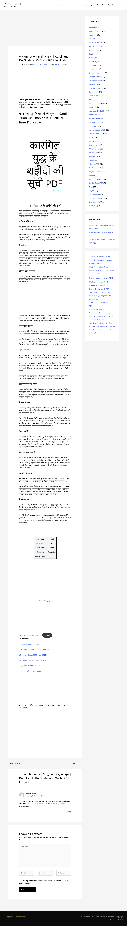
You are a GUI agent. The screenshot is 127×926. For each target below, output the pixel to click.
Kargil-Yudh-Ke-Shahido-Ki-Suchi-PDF (30, 635)
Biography (92, 50)
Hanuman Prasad (94, 289)
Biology (91, 260)
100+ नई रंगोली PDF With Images (30, 671)
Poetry (91, 160)
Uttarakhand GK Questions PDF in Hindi (33, 660)
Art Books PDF (102, 256)
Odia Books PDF (95, 145)
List (102, 292)
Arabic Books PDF (95, 31)
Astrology (92, 35)
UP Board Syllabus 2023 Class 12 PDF (33, 655)
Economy (92, 62)
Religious (92, 175)
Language (60, 5)
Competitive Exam (96, 267)
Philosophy (93, 157)
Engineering (93, 69)
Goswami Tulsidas (103, 282)
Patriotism (92, 309)
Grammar (103, 285)
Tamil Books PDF (95, 194)
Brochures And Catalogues (103, 260)
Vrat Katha (112, 5)
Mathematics (93, 299)
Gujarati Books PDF (96, 96)
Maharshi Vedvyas (95, 296)
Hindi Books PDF (46, 64)
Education (35, 64)
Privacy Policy (99, 917)
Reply (69, 812)
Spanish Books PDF (96, 183)
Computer (108, 267)
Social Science (93, 320)
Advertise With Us (117, 920)
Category (88, 5)
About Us (79, 917)
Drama (91, 58)
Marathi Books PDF (96, 134)
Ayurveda (92, 39)
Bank (109, 256)
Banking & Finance (95, 43)
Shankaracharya (108, 316)
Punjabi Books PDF (95, 172)
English (106, 270)
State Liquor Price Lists (96, 323)
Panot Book (12, 4)
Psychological (94, 168)
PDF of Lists (93, 153)
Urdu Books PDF (95, 202)
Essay (112, 270)
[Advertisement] (45, 31)
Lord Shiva (107, 292)
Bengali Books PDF (96, 46)
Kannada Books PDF (96, 122)
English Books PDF (95, 73)
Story (91, 187)
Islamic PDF (105, 289)
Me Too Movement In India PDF (30, 644)
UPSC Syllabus (109, 330)
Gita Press (93, 282)
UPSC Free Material (96, 330)
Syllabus (112, 326)
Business (92, 263)
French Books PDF (95, 81)
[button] (121, 5)
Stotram (92, 326)
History (91, 107)
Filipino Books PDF (95, 77)
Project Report (107, 313)
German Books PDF (96, 88)
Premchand (99, 309)
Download (47, 635)
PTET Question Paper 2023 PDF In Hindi (34, 650)
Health (91, 100)
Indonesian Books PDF (97, 111)
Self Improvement (95, 179)
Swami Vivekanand (102, 326)
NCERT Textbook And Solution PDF (100, 304)
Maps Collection (106, 296)
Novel (91, 141)
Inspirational (93, 115)
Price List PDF (94, 164)
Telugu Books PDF (95, 198)
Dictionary (92, 270)
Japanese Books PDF (96, 119)
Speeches (102, 320)
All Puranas (92, 256)
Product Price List (95, 313)
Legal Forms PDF (94, 292)
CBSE (98, 263)
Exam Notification (95, 274)
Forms (79, 5)
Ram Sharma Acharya (96, 316)
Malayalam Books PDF (97, 130)
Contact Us (88, 917)
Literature (92, 126)
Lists (71, 5)
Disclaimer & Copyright (115, 917)
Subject (100, 5)
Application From (95, 27)
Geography (93, 84)
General (56, 64)
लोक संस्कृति (92, 333)
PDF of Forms (94, 149)
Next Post (77, 763)
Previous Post (14, 763)
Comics (91, 54)
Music (91, 137)
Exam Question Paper (97, 278)
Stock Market (108, 323)
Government (93, 92)
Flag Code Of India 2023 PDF (30, 666)
